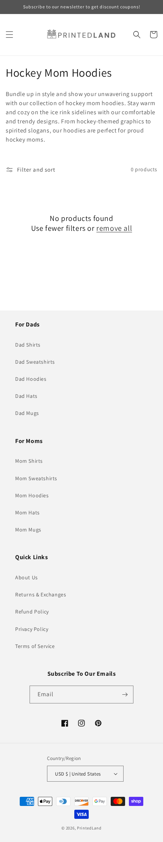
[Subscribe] (124, 694)
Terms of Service (35, 646)
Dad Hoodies (31, 378)
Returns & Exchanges (40, 594)
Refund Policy (32, 611)
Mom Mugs (28, 529)
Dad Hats (26, 396)
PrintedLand (89, 828)
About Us (26, 577)
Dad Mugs (27, 413)
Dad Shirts (28, 344)
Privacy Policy (31, 629)
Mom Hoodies (32, 495)
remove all (114, 228)
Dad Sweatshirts (35, 361)
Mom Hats (27, 512)
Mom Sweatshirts (36, 478)
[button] (9, 34)
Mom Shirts (29, 460)
